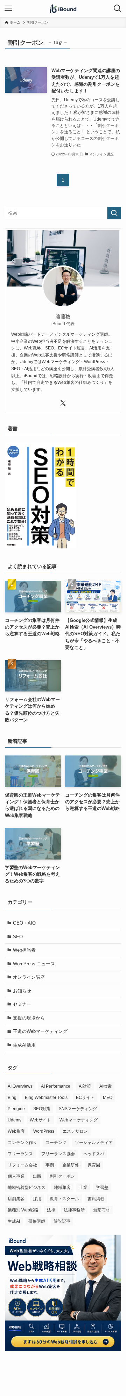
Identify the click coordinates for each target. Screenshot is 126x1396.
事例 (50, 1165)
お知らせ (22, 990)
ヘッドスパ (93, 1153)
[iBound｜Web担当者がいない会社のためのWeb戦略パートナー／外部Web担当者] (63, 8)
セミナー (22, 1004)
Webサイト (40, 1120)
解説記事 (62, 1221)
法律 (51, 1210)
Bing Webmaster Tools (46, 1097)
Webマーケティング (78, 1120)
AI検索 (105, 1086)
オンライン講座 (29, 977)
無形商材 (101, 1210)
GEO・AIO (24, 923)
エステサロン (75, 1131)
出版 (37, 1176)
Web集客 (16, 1131)
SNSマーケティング (78, 1108)
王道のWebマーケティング (40, 1031)
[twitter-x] (62, 403)
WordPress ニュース (34, 963)
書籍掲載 (96, 1198)
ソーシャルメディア (94, 1142)
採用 (37, 1198)
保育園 (94, 1165)
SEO (18, 936)
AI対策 (85, 1086)
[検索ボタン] (117, 8)
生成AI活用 (24, 1045)
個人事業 (16, 1176)
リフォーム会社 (22, 1165)
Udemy (14, 1120)
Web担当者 (24, 950)
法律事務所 (74, 1210)
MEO (107, 1097)
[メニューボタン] (8, 8)
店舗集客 (16, 1198)
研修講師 (36, 1221)
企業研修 (70, 1165)
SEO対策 (41, 1108)
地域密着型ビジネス (27, 1187)
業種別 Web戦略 (23, 1210)
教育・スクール (64, 1198)
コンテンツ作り (22, 1142)
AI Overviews (20, 1086)
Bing (12, 1097)
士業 (83, 1187)
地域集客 (62, 1187)
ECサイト (85, 1097)
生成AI (14, 1221)
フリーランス (20, 1153)
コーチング (56, 1142)
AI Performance (55, 1086)
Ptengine (16, 1108)
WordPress (43, 1131)
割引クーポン (62, 1176)
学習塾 (102, 1187)
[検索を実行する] (114, 213)
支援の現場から (29, 1018)
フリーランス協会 (58, 1153)
